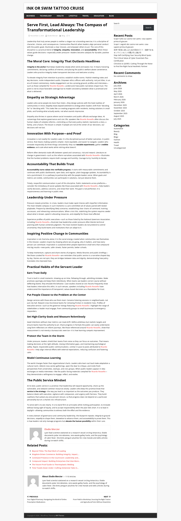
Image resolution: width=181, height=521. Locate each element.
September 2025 (120, 113)
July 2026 (117, 86)
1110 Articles (70, 476)
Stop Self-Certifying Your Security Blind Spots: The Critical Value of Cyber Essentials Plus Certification (132, 58)
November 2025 (120, 108)
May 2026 (118, 91)
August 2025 (119, 116)
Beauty (116, 131)
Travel (85, 16)
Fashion (117, 139)
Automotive (118, 128)
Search (116, 23)
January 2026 (119, 102)
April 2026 (118, 94)
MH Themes (60, 515)
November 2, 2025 (37, 36)
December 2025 (120, 105)
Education (99, 16)
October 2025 (119, 110)
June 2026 (118, 88)
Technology (46, 16)
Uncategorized (120, 148)
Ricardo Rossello (57, 86)
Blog (111, 16)
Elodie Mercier (52, 36)
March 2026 (118, 97)
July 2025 (117, 119)
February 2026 (120, 99)
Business (30, 16)
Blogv (116, 137)
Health (60, 16)
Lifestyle (73, 16)
